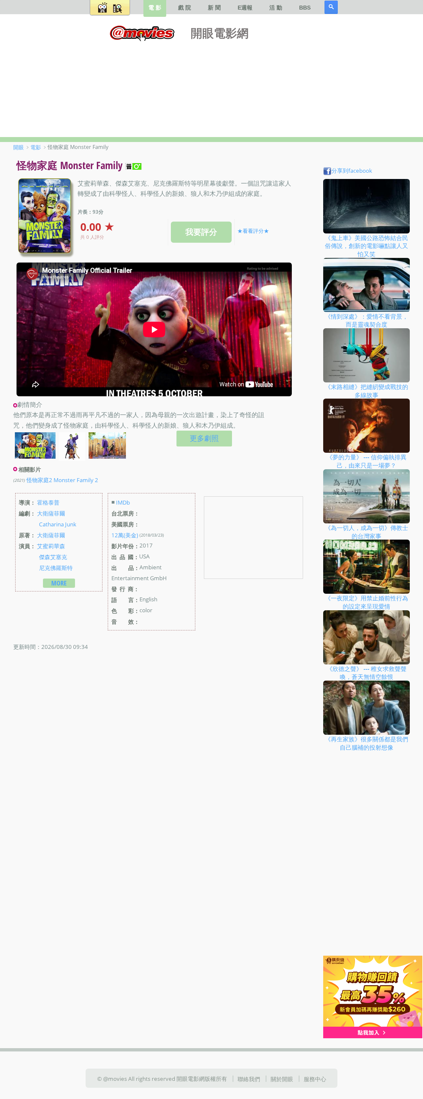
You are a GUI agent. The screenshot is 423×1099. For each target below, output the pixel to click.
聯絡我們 (249, 1079)
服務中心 (315, 1079)
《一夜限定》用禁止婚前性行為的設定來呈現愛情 (366, 602)
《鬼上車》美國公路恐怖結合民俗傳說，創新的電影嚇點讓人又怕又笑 (366, 245)
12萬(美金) (124, 535)
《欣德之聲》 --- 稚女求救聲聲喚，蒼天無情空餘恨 (366, 672)
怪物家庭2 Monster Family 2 (62, 480)
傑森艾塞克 (53, 557)
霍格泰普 (48, 502)
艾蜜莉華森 (51, 546)
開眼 (18, 147)
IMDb (123, 502)
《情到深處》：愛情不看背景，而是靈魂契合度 (366, 320)
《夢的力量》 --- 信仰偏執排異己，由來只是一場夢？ (366, 461)
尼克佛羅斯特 (56, 568)
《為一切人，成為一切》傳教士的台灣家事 (366, 532)
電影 (35, 147)
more (59, 583)
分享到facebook (351, 170)
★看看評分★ (253, 230)
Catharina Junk (57, 524)
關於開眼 (282, 1079)
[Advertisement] (211, 87)
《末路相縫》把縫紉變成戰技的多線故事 (366, 391)
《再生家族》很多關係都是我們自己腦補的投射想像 (366, 743)
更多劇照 (204, 438)
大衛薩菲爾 (51, 513)
